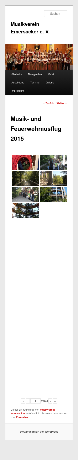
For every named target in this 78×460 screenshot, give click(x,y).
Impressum (17, 90)
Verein (51, 74)
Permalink (22, 417)
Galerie (50, 82)
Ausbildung (17, 82)
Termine (35, 82)
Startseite (16, 74)
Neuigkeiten (35, 74)
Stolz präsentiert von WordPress (39, 431)
